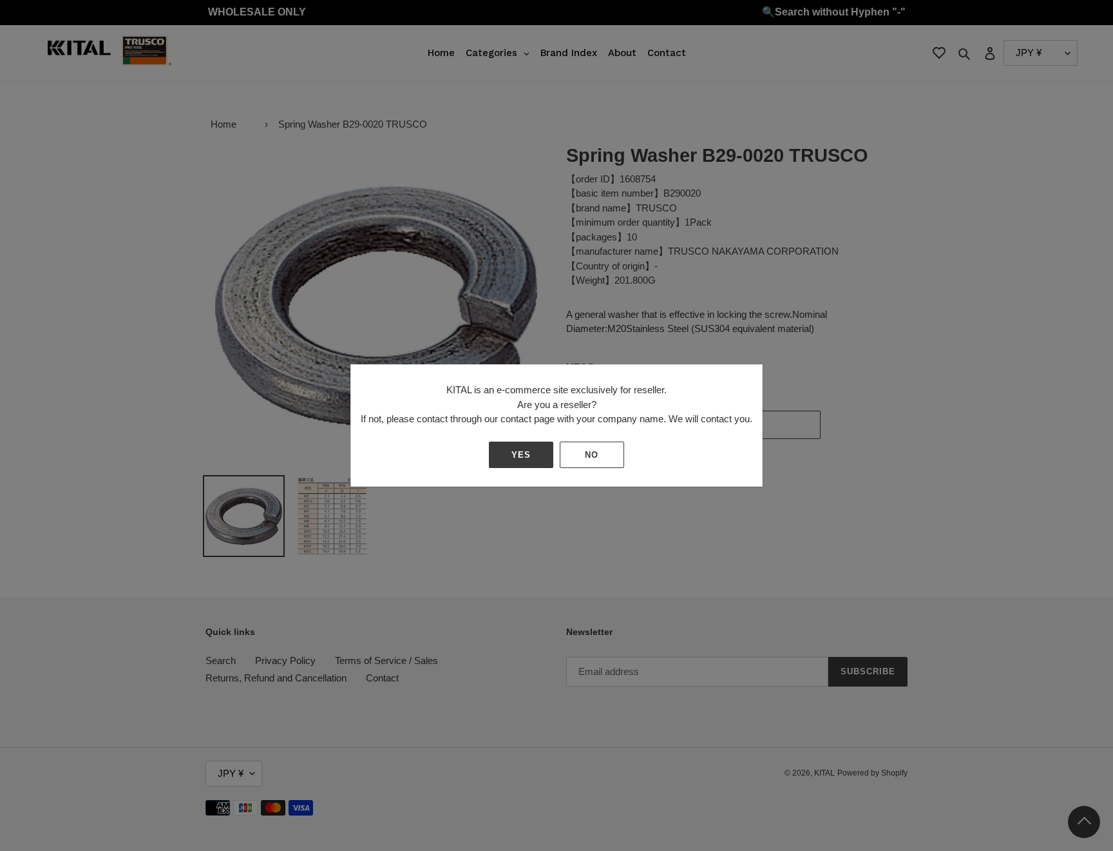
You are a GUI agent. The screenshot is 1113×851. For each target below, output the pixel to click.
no (591, 455)
